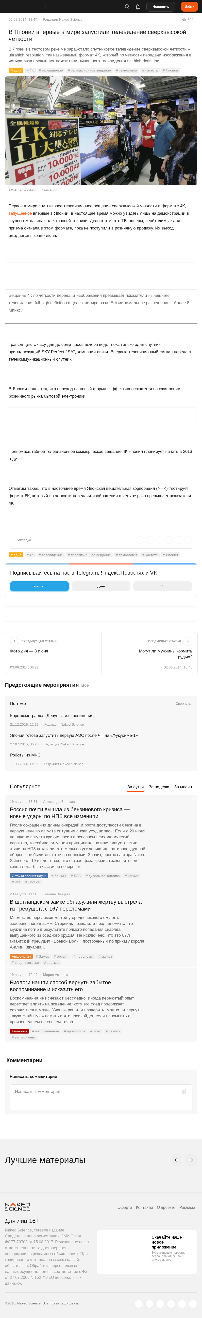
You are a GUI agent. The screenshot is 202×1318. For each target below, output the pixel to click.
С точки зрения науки (29, 876)
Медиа (16, 70)
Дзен (101, 586)
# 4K (30, 70)
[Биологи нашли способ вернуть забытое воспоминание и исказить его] (171, 1001)
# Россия (32, 882)
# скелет (105, 956)
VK (162, 586)
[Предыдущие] (176, 1160)
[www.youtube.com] (160, 1304)
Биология (19, 1031)
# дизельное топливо (103, 876)
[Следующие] (191, 1160)
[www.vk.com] (149, 1304)
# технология (126, 70)
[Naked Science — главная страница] (30, 6)
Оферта (125, 1207)
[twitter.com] (139, 1304)
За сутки (135, 787)
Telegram (39, 586)
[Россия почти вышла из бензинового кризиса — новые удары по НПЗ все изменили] (171, 828)
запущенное (20, 213)
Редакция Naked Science (63, 19)
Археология (21, 956)
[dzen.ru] (171, 1304)
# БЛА (76, 876)
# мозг (95, 1031)
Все (85, 685)
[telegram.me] (182, 1304)
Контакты (144, 1207)
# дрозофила (74, 1031)
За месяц (183, 787)
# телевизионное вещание (89, 70)
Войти (189, 6)
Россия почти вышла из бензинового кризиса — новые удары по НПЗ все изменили (70, 812)
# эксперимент (23, 1037)
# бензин (58, 876)
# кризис (131, 876)
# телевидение (51, 70)
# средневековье (25, 963)
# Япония (170, 70)
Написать (160, 7)
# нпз (16, 882)
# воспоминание (45, 1031)
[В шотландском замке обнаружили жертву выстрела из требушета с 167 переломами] (171, 920)
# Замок (42, 956)
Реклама (187, 1207)
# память (113, 1031)
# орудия (61, 956)
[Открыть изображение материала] (101, 130)
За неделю (159, 787)
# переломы (83, 956)
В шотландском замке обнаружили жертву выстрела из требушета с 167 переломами (76, 905)
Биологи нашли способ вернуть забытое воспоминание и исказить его (60, 985)
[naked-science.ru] (193, 1304)
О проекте (166, 1207)
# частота (150, 70)
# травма (51, 963)
